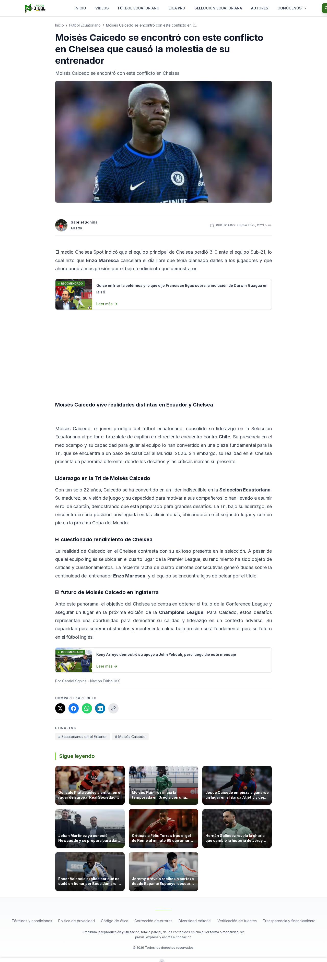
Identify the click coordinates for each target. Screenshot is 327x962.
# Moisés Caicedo (130, 736)
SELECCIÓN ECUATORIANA (218, 8)
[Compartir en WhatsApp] (87, 708)
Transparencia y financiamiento (289, 921)
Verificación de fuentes (237, 921)
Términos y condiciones (32, 921)
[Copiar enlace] (113, 708)
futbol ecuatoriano (85, 25)
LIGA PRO (177, 8)
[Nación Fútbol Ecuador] (35, 8)
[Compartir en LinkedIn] (100, 708)
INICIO (80, 8)
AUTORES (259, 8)
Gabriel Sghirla (84, 222)
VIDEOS (102, 8)
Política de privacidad (76, 921)
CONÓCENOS (289, 8)
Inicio (59, 25)
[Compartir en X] (60, 708)
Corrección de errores (153, 921)
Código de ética (114, 921)
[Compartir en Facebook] (73, 708)
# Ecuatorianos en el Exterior (82, 736)
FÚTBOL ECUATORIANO (138, 8)
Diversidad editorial (195, 921)
